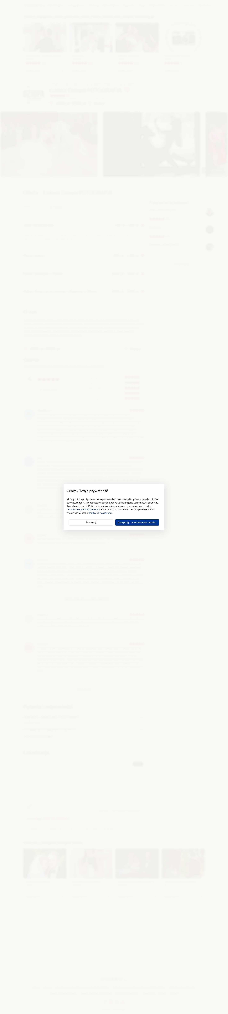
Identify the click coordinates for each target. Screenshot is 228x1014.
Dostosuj (91, 522)
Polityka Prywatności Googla (83, 509)
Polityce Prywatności (100, 513)
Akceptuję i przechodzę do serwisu (137, 522)
